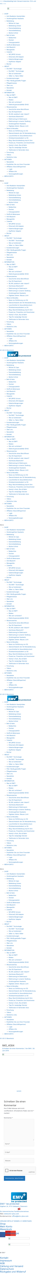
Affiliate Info (13, 171)
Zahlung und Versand (11, 1266)
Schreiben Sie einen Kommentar (13, 1048)
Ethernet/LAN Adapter (16, 57)
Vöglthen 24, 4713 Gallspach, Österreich (13, 1206)
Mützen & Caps (14, 23)
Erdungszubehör (14, 42)
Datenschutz (7, 1269)
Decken (11, 40)
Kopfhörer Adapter (15, 61)
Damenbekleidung (15, 28)
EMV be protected (9, 1204)
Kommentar (8, 1118)
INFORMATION (9, 92)
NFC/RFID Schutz (15, 54)
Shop (3, 1223)
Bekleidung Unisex (15, 26)
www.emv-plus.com (11, 1214)
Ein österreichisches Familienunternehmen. (14, 1211)
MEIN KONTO (8, 176)
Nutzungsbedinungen (16, 174)
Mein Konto (6, 1226)
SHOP (6, 14)
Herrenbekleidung (15, 30)
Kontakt (4, 1257)
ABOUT (6, 66)
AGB (2, 1263)
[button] (19, 181)
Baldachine (12, 38)
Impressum (6, 1260)
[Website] (19, 1161)
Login (10, 169)
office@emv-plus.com (20, 1216)
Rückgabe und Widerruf (13, 1271)
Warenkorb (6, 1229)
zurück (19, 1091)
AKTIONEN (8, 159)
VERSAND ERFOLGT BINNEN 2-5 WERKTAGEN (16, 1221)
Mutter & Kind (13, 33)
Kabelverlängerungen (16, 59)
